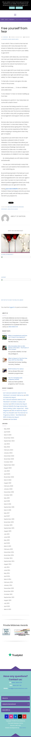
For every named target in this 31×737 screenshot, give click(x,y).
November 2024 (9, 438)
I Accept (12, 7)
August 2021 (7, 483)
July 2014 (7, 567)
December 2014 (9, 552)
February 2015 (8, 549)
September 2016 (9, 519)
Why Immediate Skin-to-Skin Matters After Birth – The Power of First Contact (18, 347)
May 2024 (7, 447)
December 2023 (9, 456)
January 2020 (8, 489)
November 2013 (9, 591)
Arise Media (23, 728)
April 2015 (7, 543)
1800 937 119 (17, 685)
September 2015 (9, 528)
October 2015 (8, 525)
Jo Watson (5, 37)
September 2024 (9, 441)
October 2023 (8, 462)
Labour (9, 39)
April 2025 (7, 432)
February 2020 (8, 486)
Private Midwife (14, 209)
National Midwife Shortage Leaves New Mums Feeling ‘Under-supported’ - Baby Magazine (15, 408)
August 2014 (7, 564)
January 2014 (8, 585)
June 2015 (7, 537)
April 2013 (7, 606)
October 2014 (8, 558)
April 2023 (7, 474)
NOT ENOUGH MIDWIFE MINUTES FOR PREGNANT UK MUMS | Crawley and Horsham (14, 402)
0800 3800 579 (13, 327)
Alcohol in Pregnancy (7, 254)
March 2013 (7, 609)
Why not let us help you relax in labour (12, 300)
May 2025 (7, 429)
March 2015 (7, 546)
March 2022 (7, 480)
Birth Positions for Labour (16, 368)
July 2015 (6, 534)
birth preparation (14, 207)
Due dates (14, 419)
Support (3, 277)
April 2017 (7, 516)
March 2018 (7, 510)
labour (9, 209)
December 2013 (9, 588)
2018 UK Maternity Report (19, 404)
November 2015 (9, 522)
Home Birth (5, 39)
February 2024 (8, 450)
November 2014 (9, 555)
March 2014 (7, 579)
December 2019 (9, 492)
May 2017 (7, 513)
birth (9, 207)
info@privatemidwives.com (18, 688)
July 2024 (7, 444)
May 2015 (7, 540)
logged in (12, 307)
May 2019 (7, 498)
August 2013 (7, 600)
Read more (19, 7)
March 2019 (7, 504)
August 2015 (7, 531)
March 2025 (7, 435)
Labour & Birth (15, 39)
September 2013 (9, 597)
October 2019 (8, 495)
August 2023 (8, 468)
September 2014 (9, 561)
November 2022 (9, 477)
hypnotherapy (4, 209)
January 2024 (8, 453)
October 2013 (8, 594)
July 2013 (6, 603)
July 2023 (7, 471)
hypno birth (21, 207)
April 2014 (7, 576)
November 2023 (9, 459)
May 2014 (7, 573)
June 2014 (7, 570)
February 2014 (8, 582)
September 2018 (9, 507)
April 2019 (7, 501)
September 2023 (9, 465)
